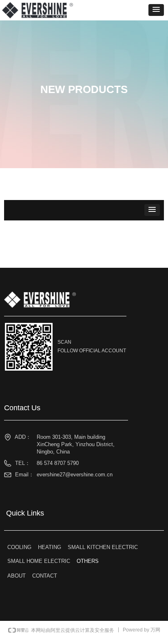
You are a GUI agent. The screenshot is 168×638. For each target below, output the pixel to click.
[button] (156, 10)
